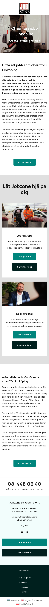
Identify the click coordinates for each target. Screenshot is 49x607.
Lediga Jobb (24, 542)
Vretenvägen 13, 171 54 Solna (24, 511)
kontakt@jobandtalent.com (24, 517)
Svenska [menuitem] (15, 600)
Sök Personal (25, 552)
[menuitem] (13, 600)
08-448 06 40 (24, 484)
